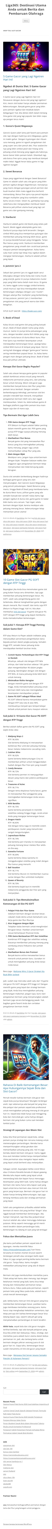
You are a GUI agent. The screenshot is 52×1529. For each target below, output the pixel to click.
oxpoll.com (7, 1487)
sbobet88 (7, 1484)
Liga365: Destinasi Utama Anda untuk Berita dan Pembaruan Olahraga (26, 9)
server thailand (9, 1471)
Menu (26, 21)
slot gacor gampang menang (23, 528)
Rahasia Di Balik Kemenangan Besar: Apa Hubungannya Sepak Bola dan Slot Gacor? (25, 1088)
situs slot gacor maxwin (15, 524)
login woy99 (8, 1480)
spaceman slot (9, 1445)
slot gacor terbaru (13, 531)
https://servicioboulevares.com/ (16, 1455)
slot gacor (7, 528)
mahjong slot (8, 1468)
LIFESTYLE (21, 1365)
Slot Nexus (7, 1464)
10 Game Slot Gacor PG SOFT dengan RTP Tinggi (21, 581)
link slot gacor (39, 518)
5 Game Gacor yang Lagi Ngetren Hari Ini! (23, 78)
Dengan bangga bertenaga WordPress (17, 1524)
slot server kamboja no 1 (13, 1461)
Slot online (10, 1371)
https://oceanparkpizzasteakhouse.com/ (19, 1458)
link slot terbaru (41, 1365)
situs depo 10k (9, 1477)
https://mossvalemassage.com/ (17, 1249)
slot (35, 1013)
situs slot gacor (9, 521)
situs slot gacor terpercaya (35, 524)
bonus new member (11, 1452)
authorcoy (7, 534)
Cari (4, 1388)
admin (9, 1019)
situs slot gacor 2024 (24, 521)
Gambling (20, 518)
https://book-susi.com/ (32, 311)
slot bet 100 (7, 1448)
